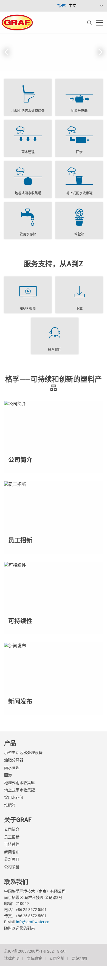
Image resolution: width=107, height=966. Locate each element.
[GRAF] (17, 22)
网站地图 (79, 958)
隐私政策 (34, 958)
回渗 (8, 775)
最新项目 (11, 859)
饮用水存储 (13, 797)
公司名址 (56, 958)
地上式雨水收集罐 (19, 790)
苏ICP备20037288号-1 (23, 951)
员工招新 (11, 837)
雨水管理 (11, 767)
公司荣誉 (11, 867)
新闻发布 (11, 852)
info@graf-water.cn (32, 922)
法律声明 (11, 958)
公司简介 (11, 829)
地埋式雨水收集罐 (19, 782)
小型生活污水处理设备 (23, 752)
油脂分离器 (13, 760)
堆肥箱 (10, 805)
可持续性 (11, 844)
